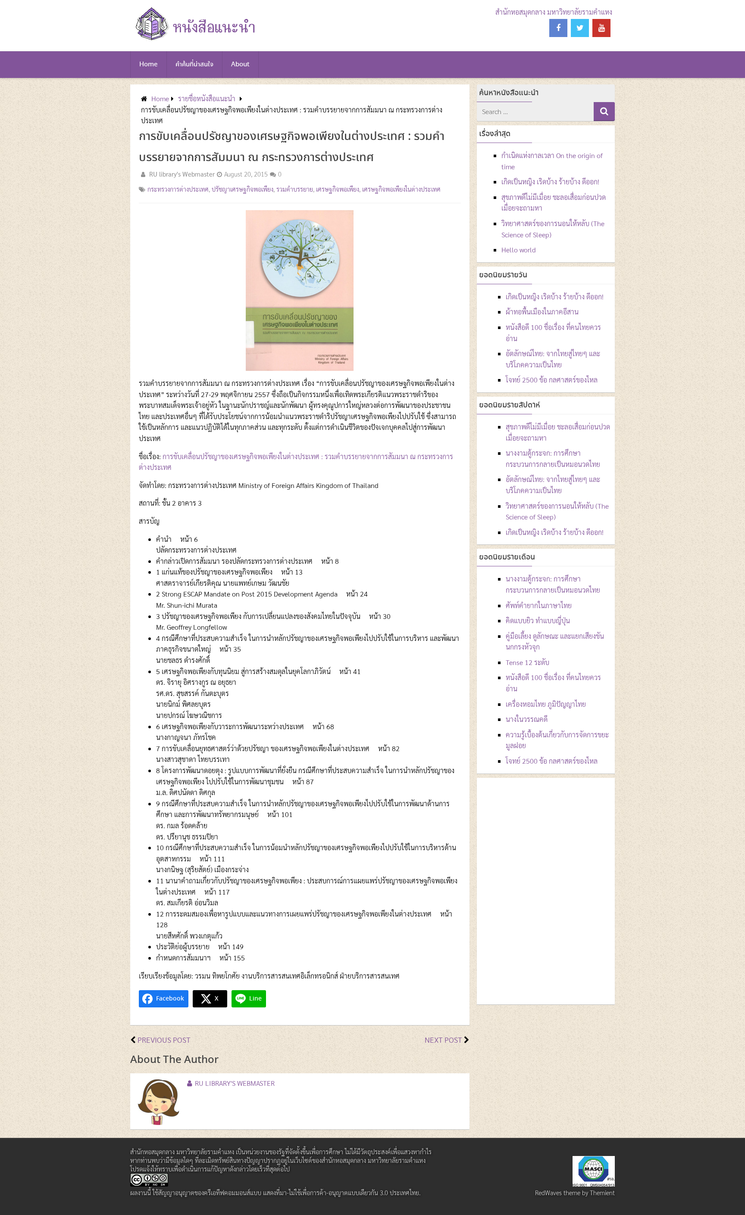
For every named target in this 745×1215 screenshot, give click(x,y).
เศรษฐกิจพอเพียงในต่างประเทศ (401, 189)
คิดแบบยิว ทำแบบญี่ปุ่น (538, 620)
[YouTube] (601, 28)
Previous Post (164, 1039)
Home (148, 64)
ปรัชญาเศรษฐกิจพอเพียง (242, 189)
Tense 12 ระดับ (527, 662)
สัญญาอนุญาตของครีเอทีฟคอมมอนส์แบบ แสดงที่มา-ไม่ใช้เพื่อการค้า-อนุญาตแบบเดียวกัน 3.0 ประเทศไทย (288, 1192)
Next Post (443, 1039)
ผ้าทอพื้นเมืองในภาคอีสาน (542, 311)
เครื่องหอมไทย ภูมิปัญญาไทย (546, 703)
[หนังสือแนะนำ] (194, 40)
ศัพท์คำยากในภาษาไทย (539, 605)
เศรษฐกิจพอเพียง (337, 189)
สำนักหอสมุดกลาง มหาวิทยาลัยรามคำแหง (553, 11)
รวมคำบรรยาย (294, 189)
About (240, 64)
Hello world (518, 249)
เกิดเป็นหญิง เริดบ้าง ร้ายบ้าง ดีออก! (550, 181)
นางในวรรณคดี (527, 719)
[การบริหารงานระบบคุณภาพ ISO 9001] (594, 1184)
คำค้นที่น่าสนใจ (194, 64)
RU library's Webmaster (182, 174)
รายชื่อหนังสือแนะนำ (206, 98)
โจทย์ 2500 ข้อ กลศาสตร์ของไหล (552, 379)
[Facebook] (558, 28)
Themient (602, 1192)
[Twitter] (580, 28)
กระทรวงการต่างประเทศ (178, 189)
